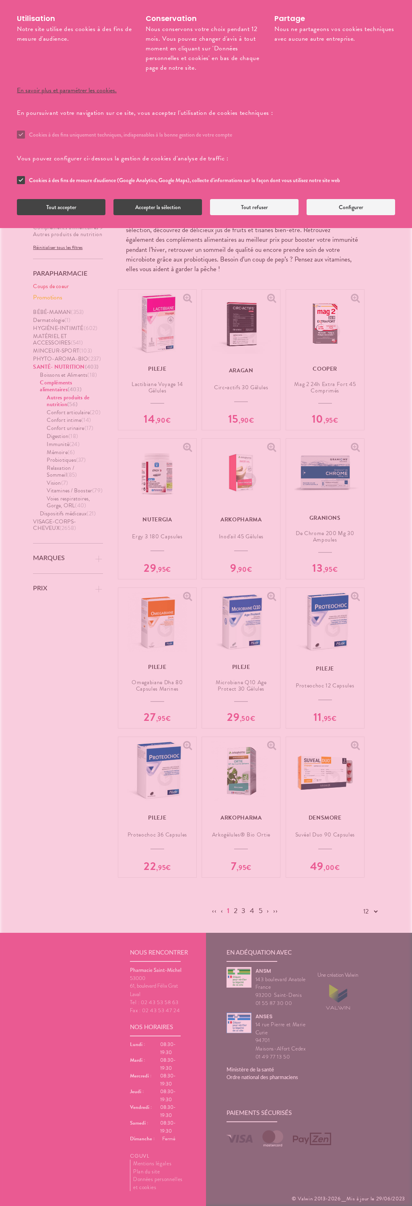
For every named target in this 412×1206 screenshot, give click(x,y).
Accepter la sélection (158, 207)
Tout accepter (61, 207)
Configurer (351, 207)
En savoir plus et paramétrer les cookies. (67, 90)
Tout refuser (254, 207)
